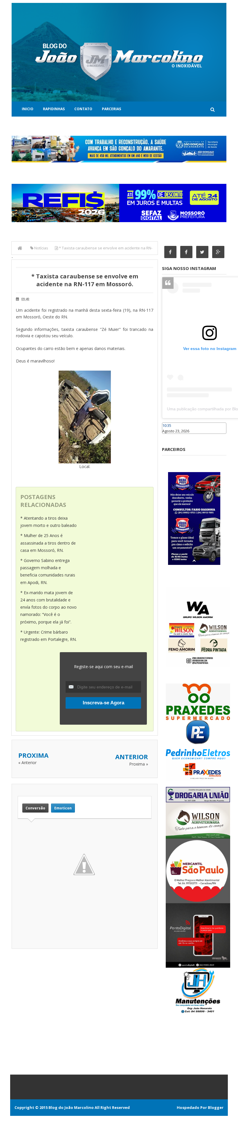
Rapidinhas (54, 108)
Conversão (35, 808)
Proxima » (138, 764)
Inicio (27, 108)
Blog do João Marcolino (71, 1107)
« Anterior (27, 762)
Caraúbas (170, 436)
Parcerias (111, 108)
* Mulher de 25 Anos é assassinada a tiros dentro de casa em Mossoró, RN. (48, 543)
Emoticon (63, 808)
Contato (83, 108)
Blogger (215, 1107)
